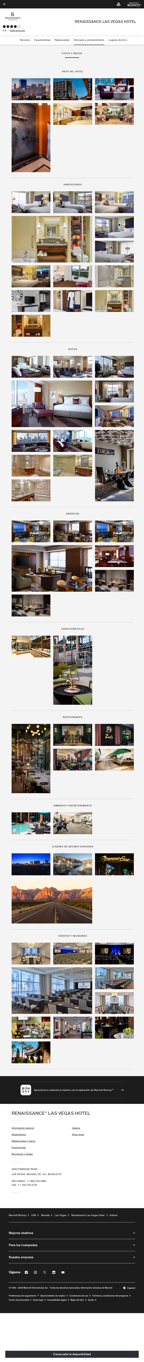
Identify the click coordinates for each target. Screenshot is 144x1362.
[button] (118, 4)
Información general (23, 1128)
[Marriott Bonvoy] (132, 4)
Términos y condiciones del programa (110, 1295)
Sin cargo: (29, 1181)
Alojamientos (19, 1134)
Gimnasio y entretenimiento (89, 40)
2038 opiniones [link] (17, 30)
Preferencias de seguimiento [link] (22, 1295)
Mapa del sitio (77, 1300)
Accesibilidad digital (57, 1300)
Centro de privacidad (19, 1300)
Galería (76, 1128)
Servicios (25, 40)
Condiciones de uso (78, 1295)
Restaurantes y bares (23, 1141)
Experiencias (19, 1147)
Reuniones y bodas (22, 1154)
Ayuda (91, 1300)
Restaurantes (62, 40)
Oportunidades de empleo (52, 1295)
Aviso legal (78, 1134)
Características (42, 40)
